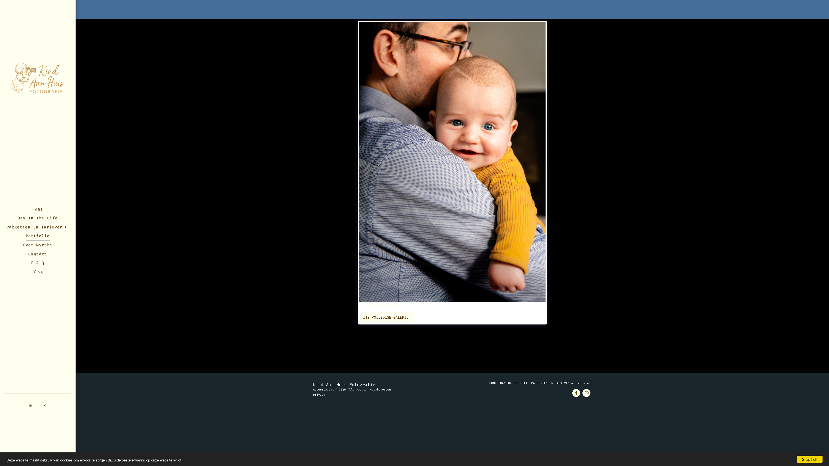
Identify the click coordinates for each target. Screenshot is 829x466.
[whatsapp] (394, 306)
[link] (400, 306)
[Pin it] (375, 306)
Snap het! (809, 459)
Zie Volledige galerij (385, 317)
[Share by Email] (388, 306)
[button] (30, 405)
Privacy (319, 395)
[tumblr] (381, 306)
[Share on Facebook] (363, 306)
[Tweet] (369, 306)
